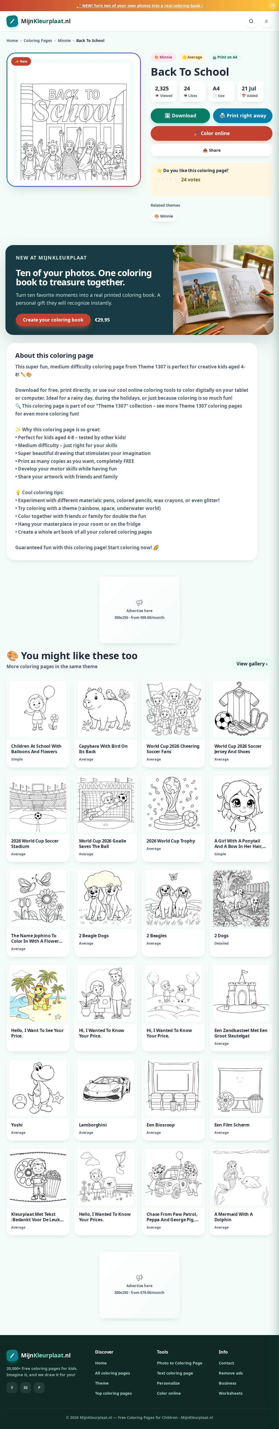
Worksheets (230, 1393)
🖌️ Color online (211, 133)
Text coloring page (175, 1373)
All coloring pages (112, 1373)
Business (227, 1383)
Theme (102, 1383)
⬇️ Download (180, 115)
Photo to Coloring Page (179, 1363)
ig (26, 1387)
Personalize (168, 1383)
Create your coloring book (53, 320)
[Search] (251, 21)
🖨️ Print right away (242, 115)
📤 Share (212, 150)
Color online (169, 1393)
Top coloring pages (113, 1393)
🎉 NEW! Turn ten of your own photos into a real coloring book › (139, 5)
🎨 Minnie (163, 216)
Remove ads (231, 1373)
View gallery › (252, 664)
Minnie (64, 40)
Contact (226, 1363)
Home (12, 40)
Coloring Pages (38, 40)
